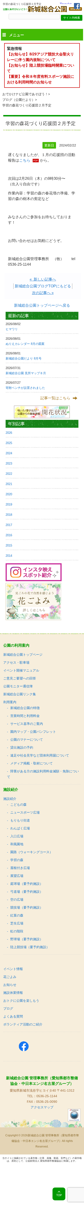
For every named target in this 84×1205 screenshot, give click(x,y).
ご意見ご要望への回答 (19, 678)
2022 (9, 473)
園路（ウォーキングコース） (31, 852)
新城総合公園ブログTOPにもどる (43, 286)
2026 (9, 432)
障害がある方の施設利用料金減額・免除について (43, 774)
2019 (9, 504)
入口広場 (16, 836)
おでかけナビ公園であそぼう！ (25, 94)
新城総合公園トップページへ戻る (42, 305)
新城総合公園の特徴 (25, 708)
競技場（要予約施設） (26, 907)
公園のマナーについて (26, 739)
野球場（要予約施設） (26, 939)
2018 (9, 514)
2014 (9, 555)
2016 (9, 535)
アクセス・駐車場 (16, 662)
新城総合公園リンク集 (19, 694)
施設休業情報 (13, 993)
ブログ (8, 1008)
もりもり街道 (20, 820)
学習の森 (16, 860)
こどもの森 (18, 804)
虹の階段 (16, 931)
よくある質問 (13, 1016)
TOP (59, 1195)
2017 (9, 525)
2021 (9, 484)
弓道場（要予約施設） (26, 891)
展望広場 (16, 876)
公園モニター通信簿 (18, 686)
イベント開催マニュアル (21, 670)
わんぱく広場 (20, 828)
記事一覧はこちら (55, 398)
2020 (9, 494)
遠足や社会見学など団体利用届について (39, 755)
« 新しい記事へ (43, 279)
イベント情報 (13, 969)
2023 (9, 463)
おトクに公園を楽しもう (21, 1000)
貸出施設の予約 (21, 747)
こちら (24, 160)
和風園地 (16, 844)
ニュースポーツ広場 (25, 812)
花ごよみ (9, 977)
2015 (9, 545)
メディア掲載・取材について (31, 763)
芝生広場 (16, 923)
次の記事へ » (43, 293)
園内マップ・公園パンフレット (33, 731)
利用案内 (9, 702)
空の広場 (16, 899)
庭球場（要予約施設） (26, 884)
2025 (9, 443)
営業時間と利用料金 (25, 716)
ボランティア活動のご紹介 (22, 1024)
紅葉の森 (16, 915)
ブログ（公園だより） (18, 100)
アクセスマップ (42, 1107)
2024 (9, 453)
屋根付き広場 (20, 868)
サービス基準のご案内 (26, 724)
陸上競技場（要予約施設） (29, 947)
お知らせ (9, 985)
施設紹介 (9, 799)
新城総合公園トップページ (22, 654)
